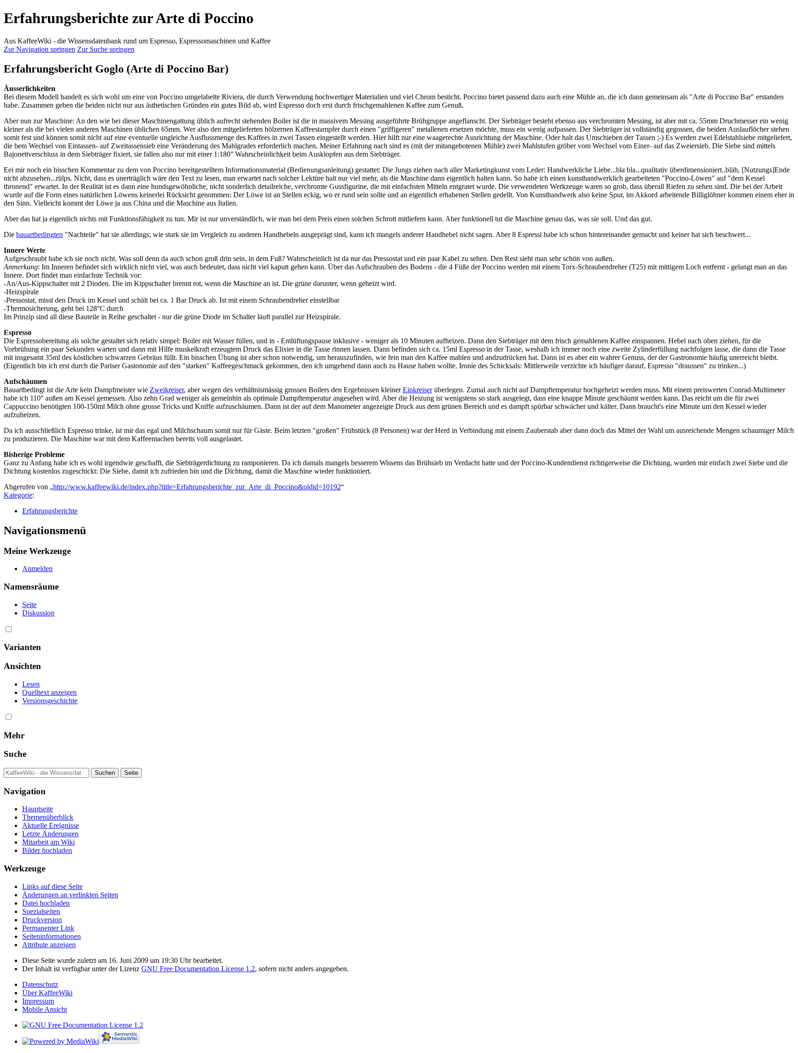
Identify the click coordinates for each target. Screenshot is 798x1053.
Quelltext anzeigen (49, 692)
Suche (15, 754)
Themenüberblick (47, 817)
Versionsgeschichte (50, 701)
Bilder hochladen (47, 850)
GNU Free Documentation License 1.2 (198, 969)
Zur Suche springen (105, 49)
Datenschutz (40, 984)
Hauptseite (37, 809)
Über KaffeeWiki (47, 993)
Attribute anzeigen (49, 945)
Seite (29, 605)
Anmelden (37, 568)
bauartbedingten (39, 234)
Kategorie (18, 495)
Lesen (31, 684)
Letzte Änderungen (50, 834)
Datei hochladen (46, 903)
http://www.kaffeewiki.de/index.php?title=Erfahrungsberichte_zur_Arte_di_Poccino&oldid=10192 (197, 487)
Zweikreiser (167, 390)
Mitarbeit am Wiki (48, 842)
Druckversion (42, 920)
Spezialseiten (41, 911)
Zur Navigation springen (39, 49)
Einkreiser (417, 390)
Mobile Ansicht (44, 1009)
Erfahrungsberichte (50, 511)
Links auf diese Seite (52, 886)
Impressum (38, 1001)
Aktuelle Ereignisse (50, 825)
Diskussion (38, 613)
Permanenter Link (48, 928)
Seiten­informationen (51, 936)
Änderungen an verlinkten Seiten (70, 895)
